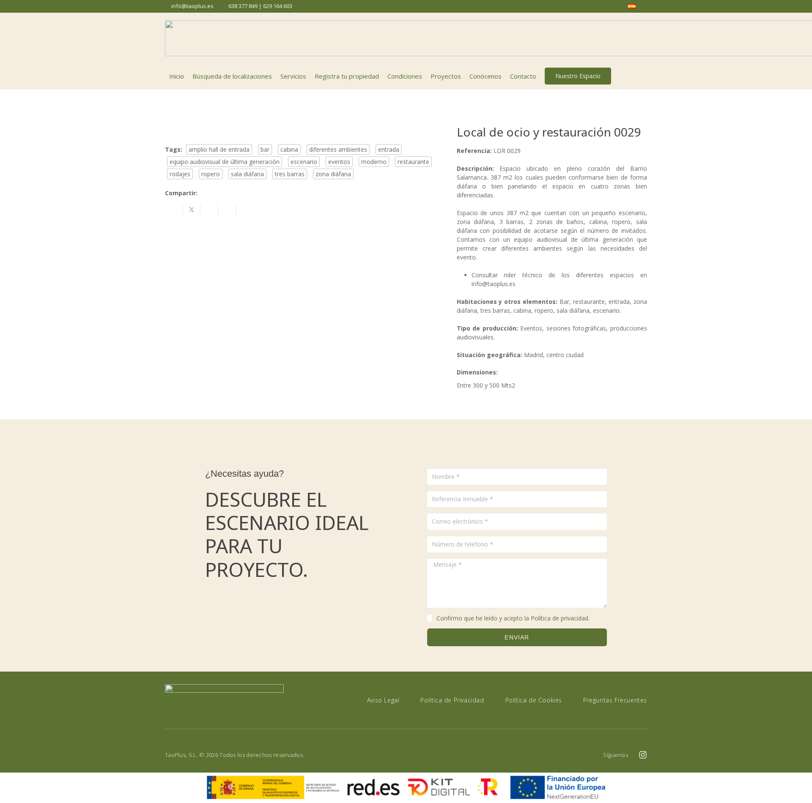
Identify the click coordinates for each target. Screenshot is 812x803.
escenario (304, 162)
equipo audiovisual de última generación (225, 162)
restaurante (413, 162)
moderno (374, 162)
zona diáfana (333, 174)
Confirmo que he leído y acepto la (513, 618)
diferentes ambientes (338, 149)
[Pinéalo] (227, 210)
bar (265, 149)
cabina (289, 149)
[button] (642, 76)
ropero (210, 174)
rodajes (180, 174)
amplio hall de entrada (219, 149)
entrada (388, 149)
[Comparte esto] (174, 210)
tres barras (289, 174)
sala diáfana (247, 174)
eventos (339, 162)
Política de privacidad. (560, 618)
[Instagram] (643, 755)
